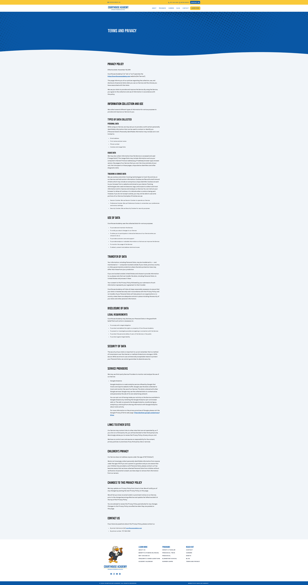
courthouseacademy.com (134, 528)
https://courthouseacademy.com (119, 76)
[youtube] (117, 574)
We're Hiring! (185, 2)
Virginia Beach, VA (114, 2)
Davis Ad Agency (203, 583)
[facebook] (111, 574)
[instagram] (114, 574)
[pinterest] (120, 574)
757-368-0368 (174, 2)
